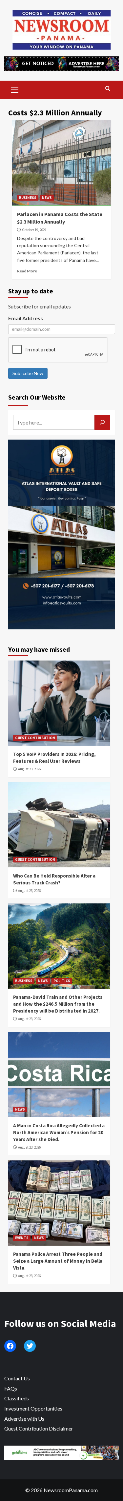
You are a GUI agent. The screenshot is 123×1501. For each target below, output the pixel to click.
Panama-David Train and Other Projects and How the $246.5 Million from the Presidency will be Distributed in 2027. (57, 1004)
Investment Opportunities (33, 1408)
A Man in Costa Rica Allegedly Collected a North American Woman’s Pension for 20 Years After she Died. (59, 1132)
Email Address (25, 318)
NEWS (47, 197)
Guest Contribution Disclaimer (38, 1428)
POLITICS (61, 980)
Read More (27, 270)
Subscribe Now (27, 373)
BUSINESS (27, 197)
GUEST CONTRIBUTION (35, 738)
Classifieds (16, 1398)
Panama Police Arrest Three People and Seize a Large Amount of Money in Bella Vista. (57, 1261)
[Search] (108, 88)
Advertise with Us (24, 1418)
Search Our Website (37, 397)
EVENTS (22, 1237)
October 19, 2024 (34, 229)
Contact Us (17, 1378)
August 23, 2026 (29, 769)
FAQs (10, 1388)
